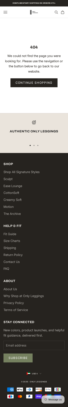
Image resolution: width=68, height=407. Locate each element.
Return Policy (13, 255)
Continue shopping (34, 82)
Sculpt (8, 179)
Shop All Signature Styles (21, 172)
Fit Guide (9, 234)
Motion (8, 207)
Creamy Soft (12, 200)
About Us (10, 289)
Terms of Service (15, 310)
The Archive (12, 214)
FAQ (6, 268)
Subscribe (18, 358)
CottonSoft (11, 193)
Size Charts (11, 241)
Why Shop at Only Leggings (23, 296)
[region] (34, 129)
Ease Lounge (12, 186)
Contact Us (11, 262)
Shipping (9, 248)
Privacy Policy (13, 303)
